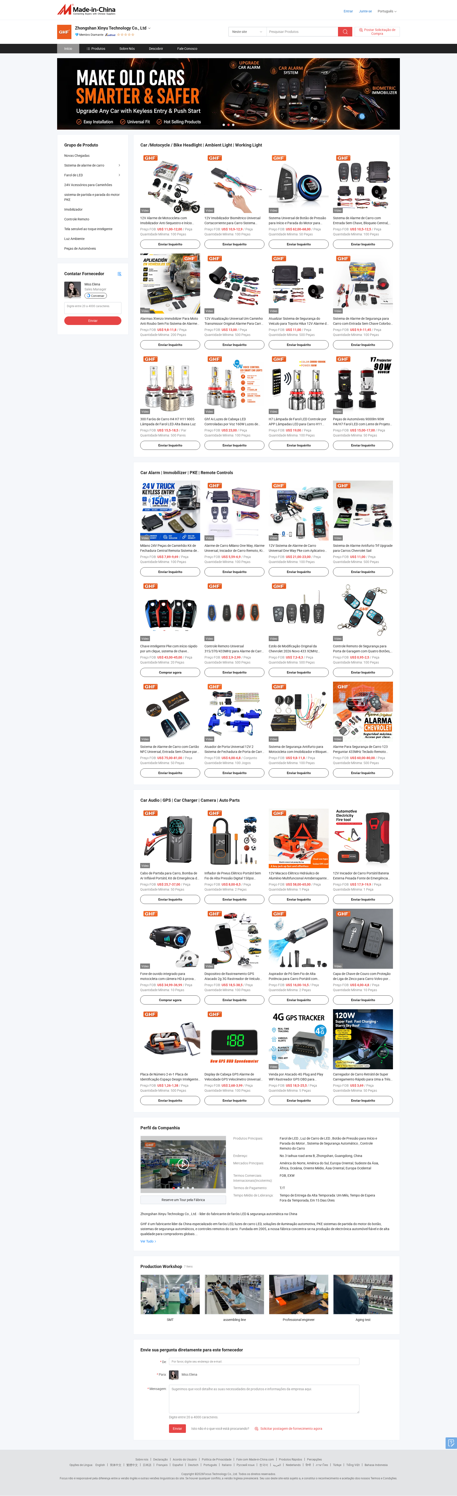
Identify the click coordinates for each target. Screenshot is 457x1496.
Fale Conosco (187, 48)
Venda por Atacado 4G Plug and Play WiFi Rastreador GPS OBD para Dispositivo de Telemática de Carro (296, 1079)
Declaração (160, 1459)
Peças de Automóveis (80, 248)
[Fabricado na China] (87, 9)
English (100, 1465)
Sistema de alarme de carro (84, 165)
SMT (170, 1319)
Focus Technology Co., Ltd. (221, 1474)
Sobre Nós (127, 48)
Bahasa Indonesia (376, 1465)
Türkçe (337, 1465)
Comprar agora (170, 672)
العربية (277, 1465)
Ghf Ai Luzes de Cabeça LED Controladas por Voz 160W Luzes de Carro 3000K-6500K (231, 424)
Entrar (348, 11)
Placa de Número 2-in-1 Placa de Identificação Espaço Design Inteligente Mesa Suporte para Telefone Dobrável (169, 1079)
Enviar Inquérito (170, 244)
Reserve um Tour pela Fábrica (183, 1199)
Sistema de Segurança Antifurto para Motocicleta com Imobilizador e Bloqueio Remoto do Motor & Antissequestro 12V (298, 751)
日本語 (147, 1465)
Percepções (314, 1459)
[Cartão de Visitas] (119, 273)
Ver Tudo (147, 1241)
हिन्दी (308, 1465)
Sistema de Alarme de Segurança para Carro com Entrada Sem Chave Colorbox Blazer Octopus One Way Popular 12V (362, 323)
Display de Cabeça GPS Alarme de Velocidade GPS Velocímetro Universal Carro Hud (232, 1079)
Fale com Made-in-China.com (255, 1459)
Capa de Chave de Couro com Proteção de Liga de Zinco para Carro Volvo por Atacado (362, 978)
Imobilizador (73, 209)
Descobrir (156, 48)
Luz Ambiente (74, 238)
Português (210, 1465)
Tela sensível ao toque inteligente (88, 229)
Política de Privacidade (216, 1459)
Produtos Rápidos (290, 1459)
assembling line (234, 1319)
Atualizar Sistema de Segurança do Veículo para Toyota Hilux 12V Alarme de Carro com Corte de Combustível (298, 323)
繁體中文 (132, 1465)
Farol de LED (73, 175)
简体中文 (115, 1465)
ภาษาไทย (322, 1465)
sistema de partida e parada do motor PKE (92, 197)
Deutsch (193, 1465)
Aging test (363, 1319)
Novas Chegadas (76, 155)
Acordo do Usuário (185, 1459)
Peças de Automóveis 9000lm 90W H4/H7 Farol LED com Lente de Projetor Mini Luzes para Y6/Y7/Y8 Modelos (362, 424)
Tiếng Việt (353, 1465)
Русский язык (245, 1465)
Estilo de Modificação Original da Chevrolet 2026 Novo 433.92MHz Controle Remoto (293, 651)
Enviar (177, 1428)
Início (68, 48)
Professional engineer (299, 1319)
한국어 (263, 1465)
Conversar (97, 296)
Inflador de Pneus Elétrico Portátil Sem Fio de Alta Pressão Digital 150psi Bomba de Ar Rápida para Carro (232, 878)
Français (162, 1465)
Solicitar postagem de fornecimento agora (288, 1428)
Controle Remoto (76, 219)
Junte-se (365, 11)
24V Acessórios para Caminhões (88, 185)
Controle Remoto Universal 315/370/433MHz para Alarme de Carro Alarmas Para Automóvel (233, 651)
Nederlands (293, 1465)
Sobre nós (141, 1459)
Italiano (227, 1465)
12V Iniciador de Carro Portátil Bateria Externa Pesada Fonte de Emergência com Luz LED (361, 878)
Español (178, 1465)
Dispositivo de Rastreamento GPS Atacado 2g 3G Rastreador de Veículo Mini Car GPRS (232, 978)
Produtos (98, 48)
